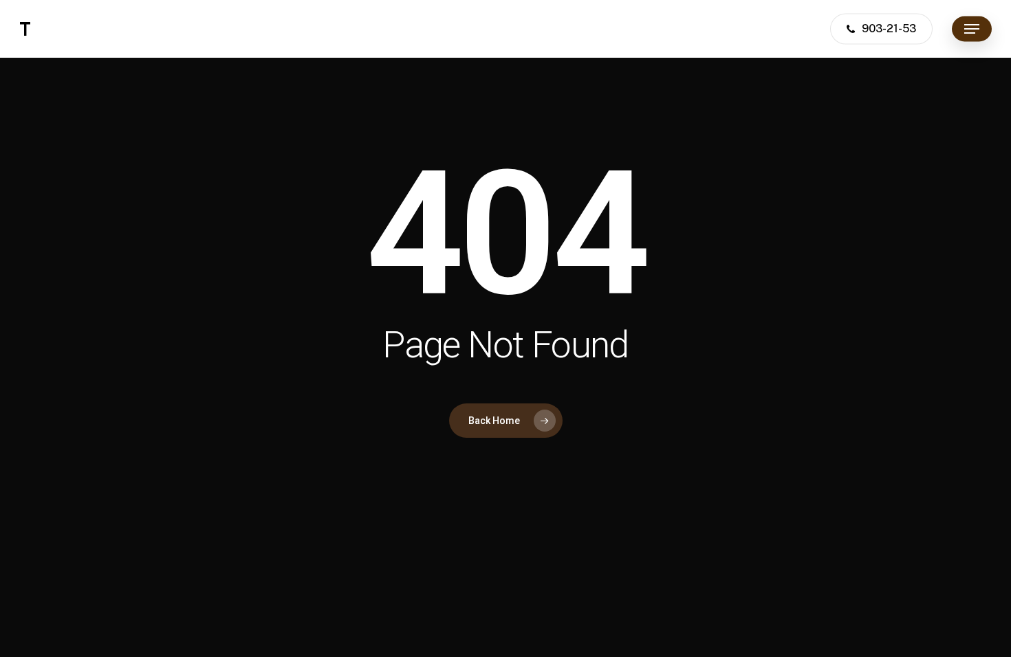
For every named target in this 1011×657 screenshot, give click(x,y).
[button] (972, 29)
